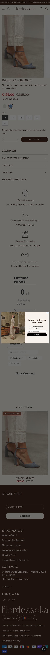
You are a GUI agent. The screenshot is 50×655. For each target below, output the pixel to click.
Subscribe (37, 334)
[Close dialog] (47, 313)
